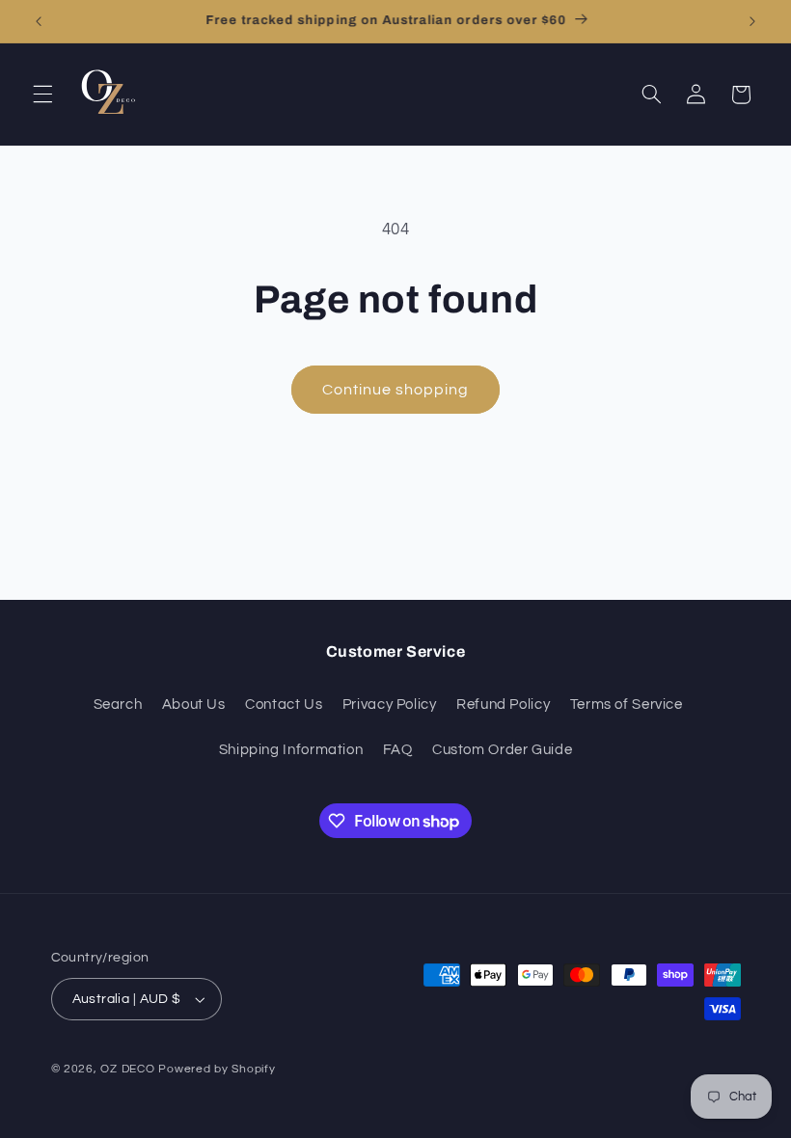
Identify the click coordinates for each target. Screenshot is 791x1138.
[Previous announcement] (38, 21)
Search (118, 704)
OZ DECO (127, 1069)
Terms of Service (626, 704)
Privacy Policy (389, 704)
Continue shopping (396, 389)
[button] (42, 94)
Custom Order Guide (502, 750)
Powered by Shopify (216, 1069)
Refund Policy (503, 704)
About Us (194, 704)
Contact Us (283, 704)
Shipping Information (291, 750)
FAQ (398, 750)
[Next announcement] (752, 21)
